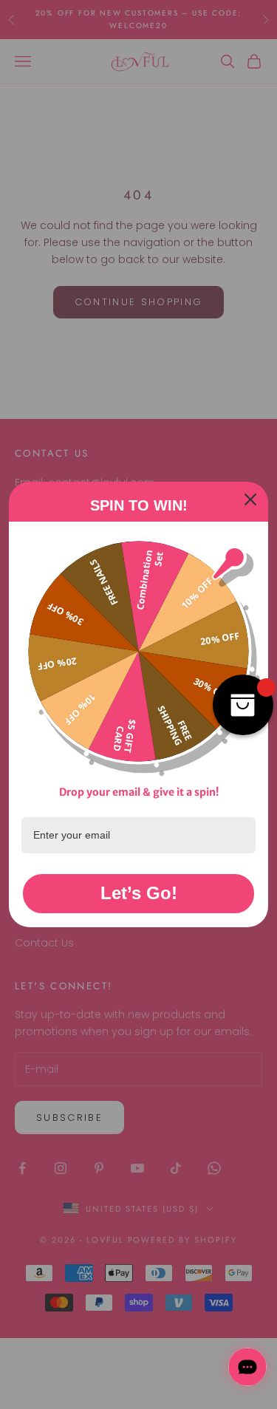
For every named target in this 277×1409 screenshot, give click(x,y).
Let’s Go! (138, 893)
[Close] (250, 499)
